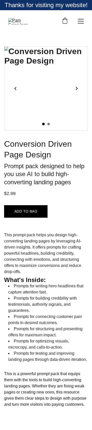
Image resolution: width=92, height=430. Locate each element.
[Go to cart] (65, 21)
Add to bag (25, 211)
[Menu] (81, 21)
